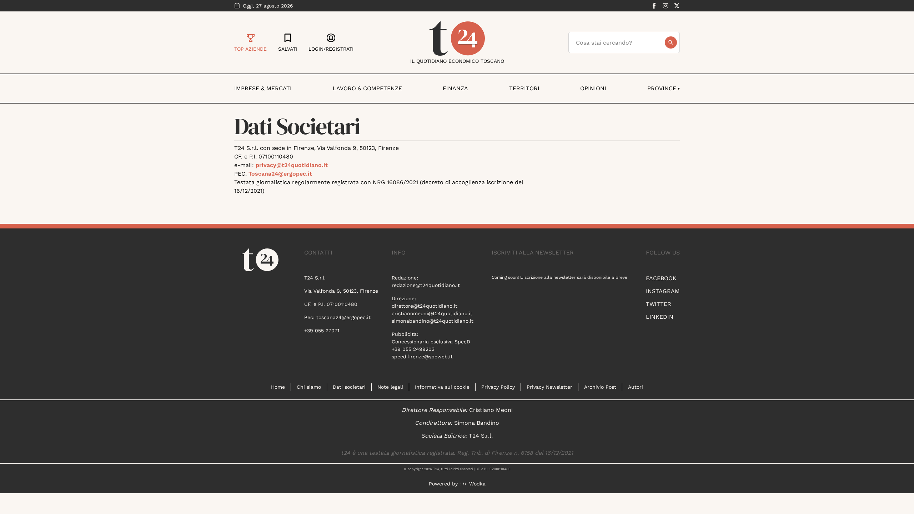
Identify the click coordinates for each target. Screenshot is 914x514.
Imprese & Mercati (263, 88)
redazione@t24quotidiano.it (426, 285)
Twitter (658, 304)
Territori (524, 88)
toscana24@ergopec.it (343, 317)
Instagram (663, 291)
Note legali (390, 387)
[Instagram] (665, 6)
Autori (635, 387)
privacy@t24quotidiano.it (292, 165)
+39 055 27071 (321, 330)
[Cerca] (671, 42)
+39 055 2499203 (413, 349)
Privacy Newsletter (549, 387)
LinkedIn (659, 316)
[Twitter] (677, 6)
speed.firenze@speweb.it (422, 356)
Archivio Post (600, 387)
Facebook (661, 278)
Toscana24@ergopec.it (280, 173)
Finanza (455, 88)
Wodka (477, 484)
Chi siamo (309, 387)
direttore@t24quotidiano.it (424, 306)
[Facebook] (654, 6)
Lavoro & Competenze (367, 88)
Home (278, 387)
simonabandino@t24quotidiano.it (432, 321)
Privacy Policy (498, 387)
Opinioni (593, 88)
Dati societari (349, 387)
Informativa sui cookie (442, 387)
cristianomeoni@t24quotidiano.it (432, 313)
